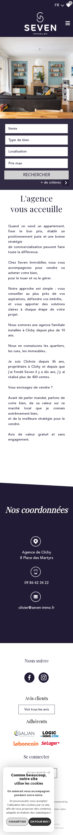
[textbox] (36, 140)
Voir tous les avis (36, 709)
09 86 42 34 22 (36, 583)
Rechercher (36, 175)
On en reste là (36, 772)
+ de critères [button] (51, 182)
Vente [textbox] (12, 128)
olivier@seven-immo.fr (36, 607)
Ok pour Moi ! (40, 821)
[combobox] (36, 128)
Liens (62, 809)
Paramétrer (17, 821)
